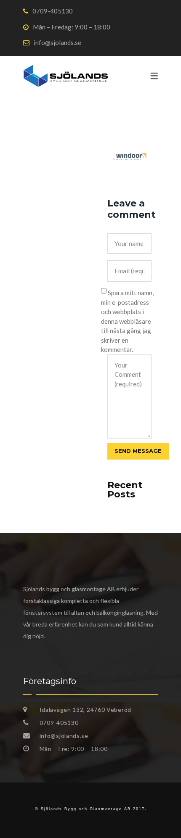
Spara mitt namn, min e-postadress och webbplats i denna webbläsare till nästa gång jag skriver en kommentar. (127, 321)
